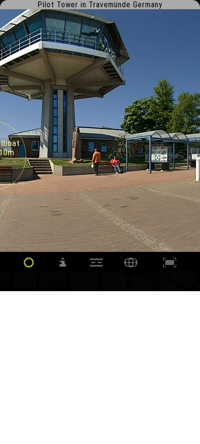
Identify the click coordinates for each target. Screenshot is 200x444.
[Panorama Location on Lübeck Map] (130, 265)
